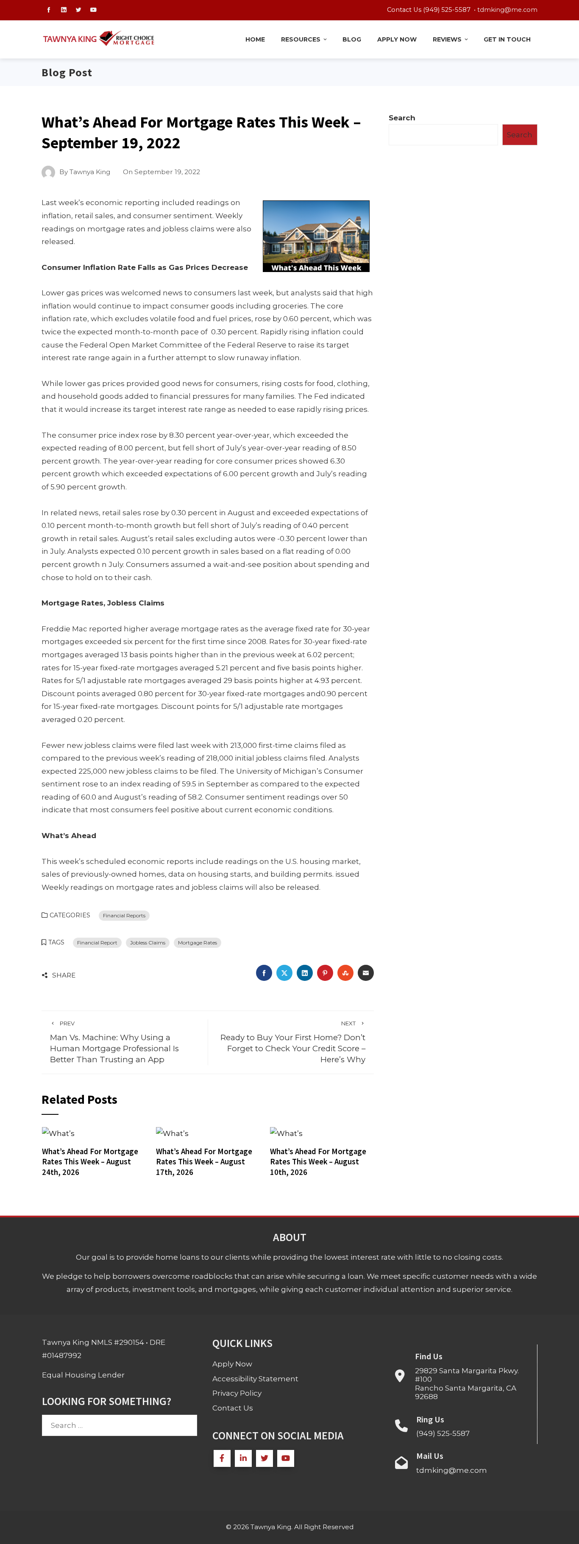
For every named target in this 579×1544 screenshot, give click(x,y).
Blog (351, 39)
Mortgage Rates (197, 942)
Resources (300, 39)
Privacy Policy (237, 1393)
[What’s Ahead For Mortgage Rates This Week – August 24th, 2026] (58, 1133)
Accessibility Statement (255, 1379)
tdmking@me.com (507, 10)
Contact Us (232, 1408)
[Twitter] (264, 1458)
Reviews (447, 39)
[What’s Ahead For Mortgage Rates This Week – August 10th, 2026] (286, 1133)
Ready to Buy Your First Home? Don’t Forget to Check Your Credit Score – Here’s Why (292, 1042)
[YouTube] (285, 1458)
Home (255, 39)
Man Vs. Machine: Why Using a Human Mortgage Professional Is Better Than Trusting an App (114, 1042)
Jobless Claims (147, 942)
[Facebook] (222, 1458)
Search (402, 118)
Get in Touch (507, 39)
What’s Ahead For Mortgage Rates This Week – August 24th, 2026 (90, 1162)
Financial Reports (124, 915)
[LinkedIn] (243, 1458)
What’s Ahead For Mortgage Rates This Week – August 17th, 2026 (204, 1162)
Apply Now (397, 39)
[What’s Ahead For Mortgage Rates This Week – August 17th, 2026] (172, 1133)
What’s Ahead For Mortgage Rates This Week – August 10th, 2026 (318, 1162)
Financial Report (97, 942)
